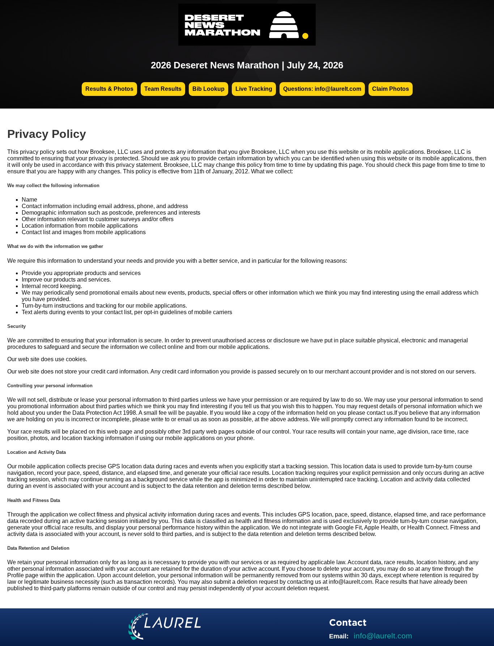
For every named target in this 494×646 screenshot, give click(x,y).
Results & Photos (109, 89)
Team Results (163, 89)
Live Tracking (253, 89)
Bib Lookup (208, 89)
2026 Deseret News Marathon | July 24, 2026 (247, 65)
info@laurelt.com (383, 636)
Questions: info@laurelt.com (322, 89)
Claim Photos (390, 89)
